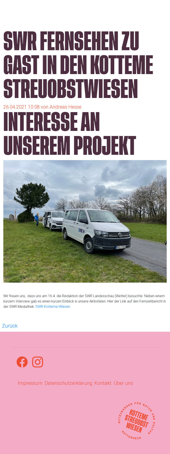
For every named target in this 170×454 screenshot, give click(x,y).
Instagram (37, 362)
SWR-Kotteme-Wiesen (52, 307)
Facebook (22, 362)
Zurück (9, 326)
